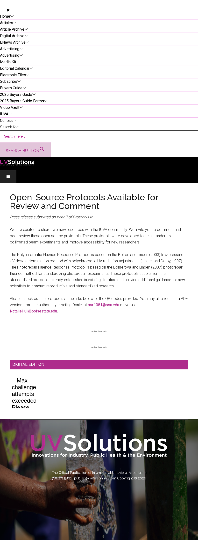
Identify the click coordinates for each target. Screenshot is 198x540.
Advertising (9, 49)
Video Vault (9, 107)
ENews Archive (13, 42)
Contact (6, 120)
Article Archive (12, 29)
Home (5, 16)
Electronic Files (13, 75)
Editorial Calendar (14, 68)
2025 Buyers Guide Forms (22, 101)
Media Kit (8, 62)
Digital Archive (12, 36)
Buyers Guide (11, 88)
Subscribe (8, 81)
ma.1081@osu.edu (103, 305)
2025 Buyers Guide (16, 94)
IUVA (4, 114)
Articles (6, 23)
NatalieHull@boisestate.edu (33, 311)
